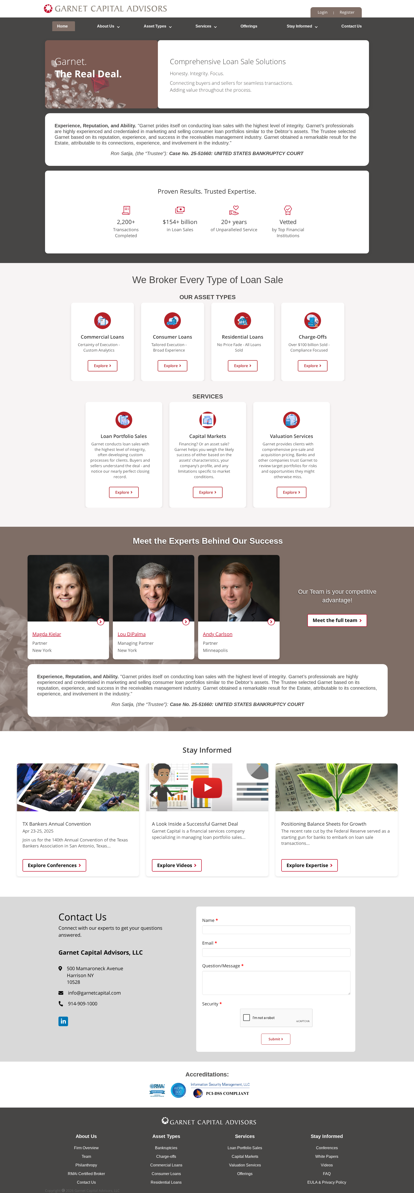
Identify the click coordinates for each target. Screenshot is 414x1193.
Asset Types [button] (155, 26)
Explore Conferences (52, 865)
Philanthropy (86, 1165)
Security (210, 1004)
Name (208, 920)
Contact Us (351, 26)
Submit (275, 1039)
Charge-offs (166, 1156)
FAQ (327, 1174)
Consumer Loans (166, 1174)
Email (207, 943)
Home (62, 26)
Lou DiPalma (132, 634)
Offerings (249, 26)
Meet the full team (335, 620)
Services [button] (203, 26)
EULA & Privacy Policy (326, 1182)
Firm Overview (86, 1148)
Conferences (327, 1148)
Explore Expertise (307, 865)
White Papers (326, 1156)
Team (86, 1156)
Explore (101, 365)
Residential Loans (166, 1182)
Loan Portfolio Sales (245, 1148)
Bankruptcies (166, 1148)
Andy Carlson (217, 634)
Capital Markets (245, 1156)
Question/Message (221, 966)
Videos (327, 1165)
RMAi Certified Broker (86, 1174)
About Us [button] (105, 26)
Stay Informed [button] (299, 26)
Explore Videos (174, 865)
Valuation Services (245, 1165)
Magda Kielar (46, 634)
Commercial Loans (166, 1165)
